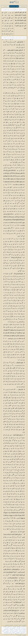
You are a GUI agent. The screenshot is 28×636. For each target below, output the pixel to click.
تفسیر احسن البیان (20, 625)
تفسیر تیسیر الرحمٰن (14, 626)
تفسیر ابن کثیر (8, 629)
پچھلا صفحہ (23, 6)
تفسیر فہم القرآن (10, 628)
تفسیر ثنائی (14, 630)
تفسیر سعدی (22, 630)
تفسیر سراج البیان (20, 629)
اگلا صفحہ (5, 6)
